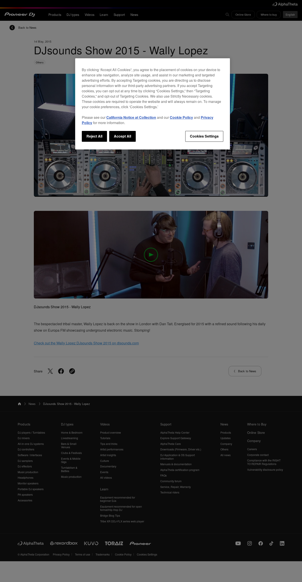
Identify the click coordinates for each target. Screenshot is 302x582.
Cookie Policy (181, 117)
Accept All (122, 136)
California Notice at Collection (131, 117)
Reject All (94, 136)
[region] (152, 103)
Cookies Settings (204, 136)
